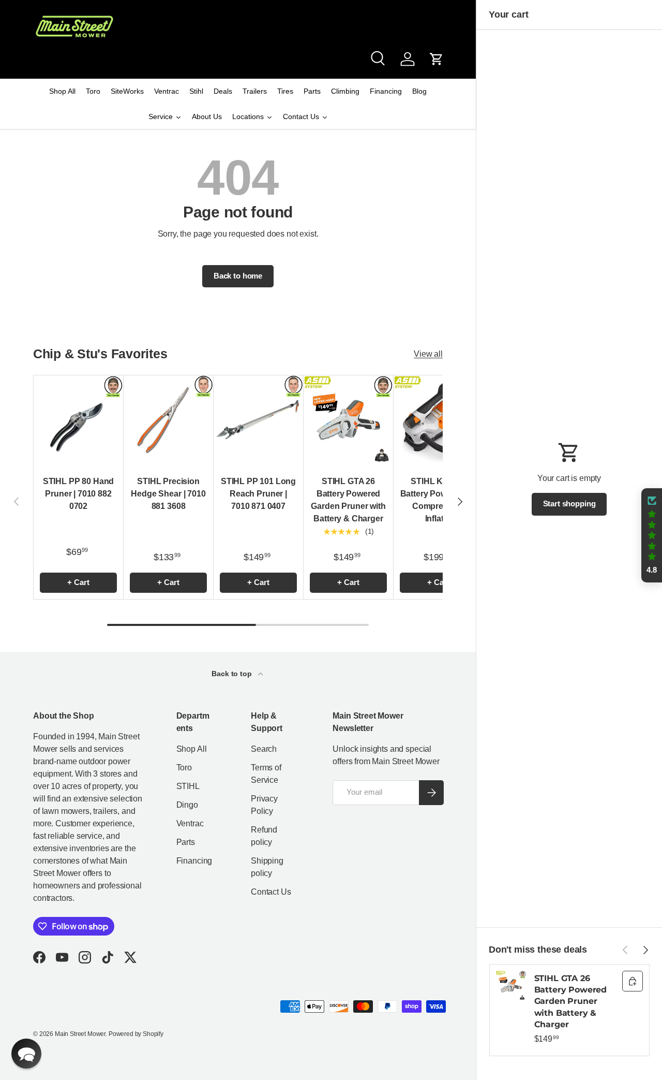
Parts (185, 842)
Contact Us (271, 891)
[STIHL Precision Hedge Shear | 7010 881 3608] (168, 420)
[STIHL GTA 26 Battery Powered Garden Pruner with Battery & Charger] (348, 420)
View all (428, 353)
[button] (436, 59)
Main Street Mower (80, 1034)
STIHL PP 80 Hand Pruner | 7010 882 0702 (78, 493)
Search (264, 749)
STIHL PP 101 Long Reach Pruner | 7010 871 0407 (258, 493)
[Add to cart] (632, 981)
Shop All (191, 749)
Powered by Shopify (136, 1034)
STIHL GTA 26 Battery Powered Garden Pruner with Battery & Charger (348, 500)
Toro (184, 767)
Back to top (232, 673)
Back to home (238, 276)
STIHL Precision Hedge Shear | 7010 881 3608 (168, 493)
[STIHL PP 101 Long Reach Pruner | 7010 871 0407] (258, 420)
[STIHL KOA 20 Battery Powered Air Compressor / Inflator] (438, 420)
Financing (194, 860)
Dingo (187, 804)
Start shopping (569, 504)
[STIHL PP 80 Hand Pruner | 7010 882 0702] (78, 420)
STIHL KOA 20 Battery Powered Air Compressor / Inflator (438, 500)
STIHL (188, 786)
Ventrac (190, 823)
